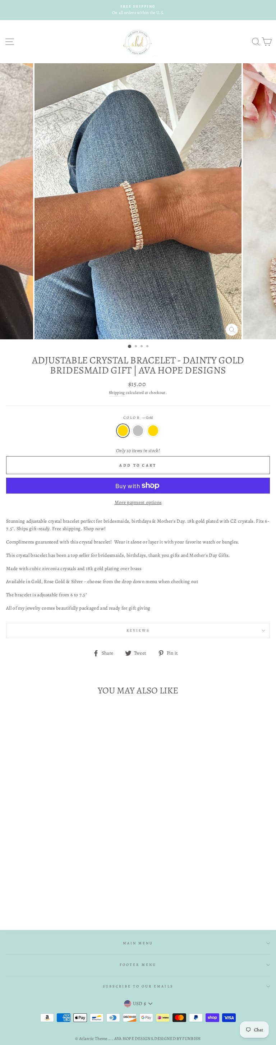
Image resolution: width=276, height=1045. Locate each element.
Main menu (138, 943)
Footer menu (138, 964)
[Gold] (48, 897)
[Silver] (57, 897)
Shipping (117, 392)
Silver (138, 430)
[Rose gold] (65, 897)
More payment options (138, 502)
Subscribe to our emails (138, 986)
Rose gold (153, 430)
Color (137, 417)
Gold (123, 430)
